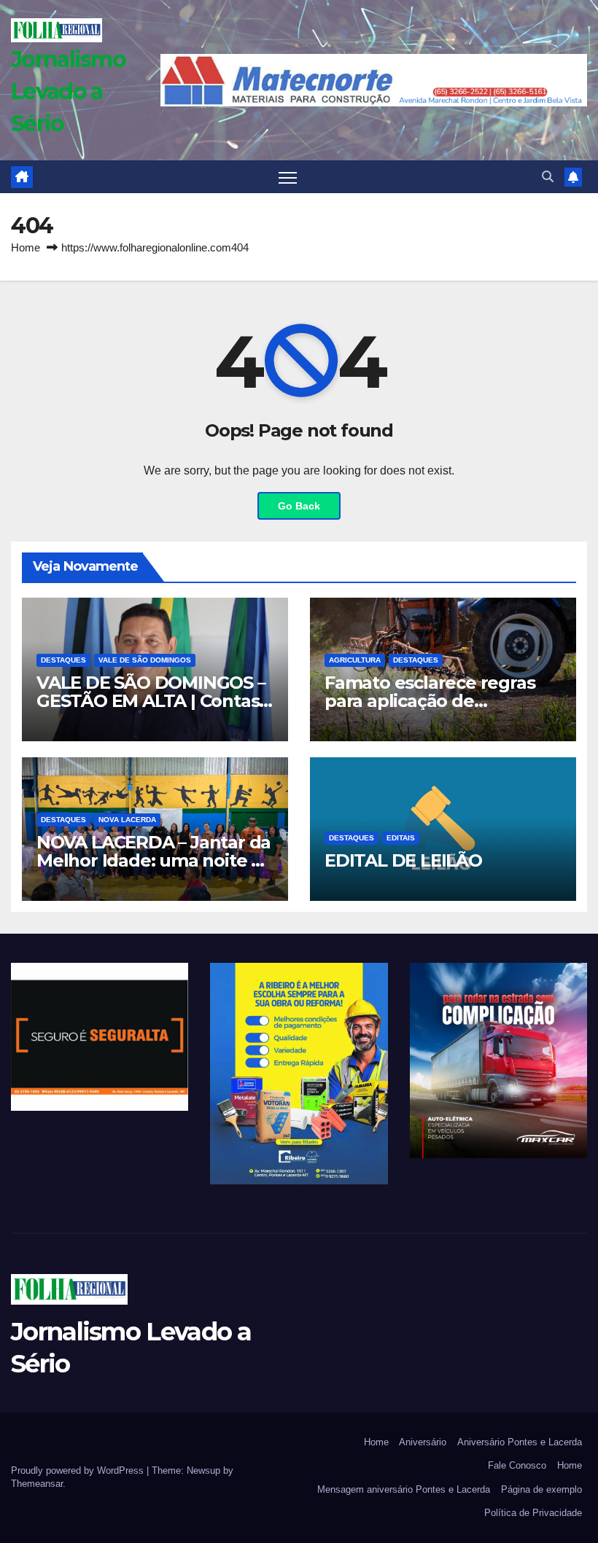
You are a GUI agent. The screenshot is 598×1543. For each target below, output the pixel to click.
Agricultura (355, 660)
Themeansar (37, 1483)
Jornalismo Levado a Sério (68, 91)
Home (25, 247)
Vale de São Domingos (144, 660)
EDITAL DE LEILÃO (403, 860)
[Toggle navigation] (288, 176)
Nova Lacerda (127, 820)
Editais (401, 838)
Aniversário (422, 1442)
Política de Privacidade (533, 1512)
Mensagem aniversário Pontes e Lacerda (403, 1489)
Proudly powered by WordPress (79, 1470)
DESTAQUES (63, 660)
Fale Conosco (517, 1465)
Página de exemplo (541, 1489)
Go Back (299, 506)
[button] (548, 177)
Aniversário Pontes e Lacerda (519, 1442)
